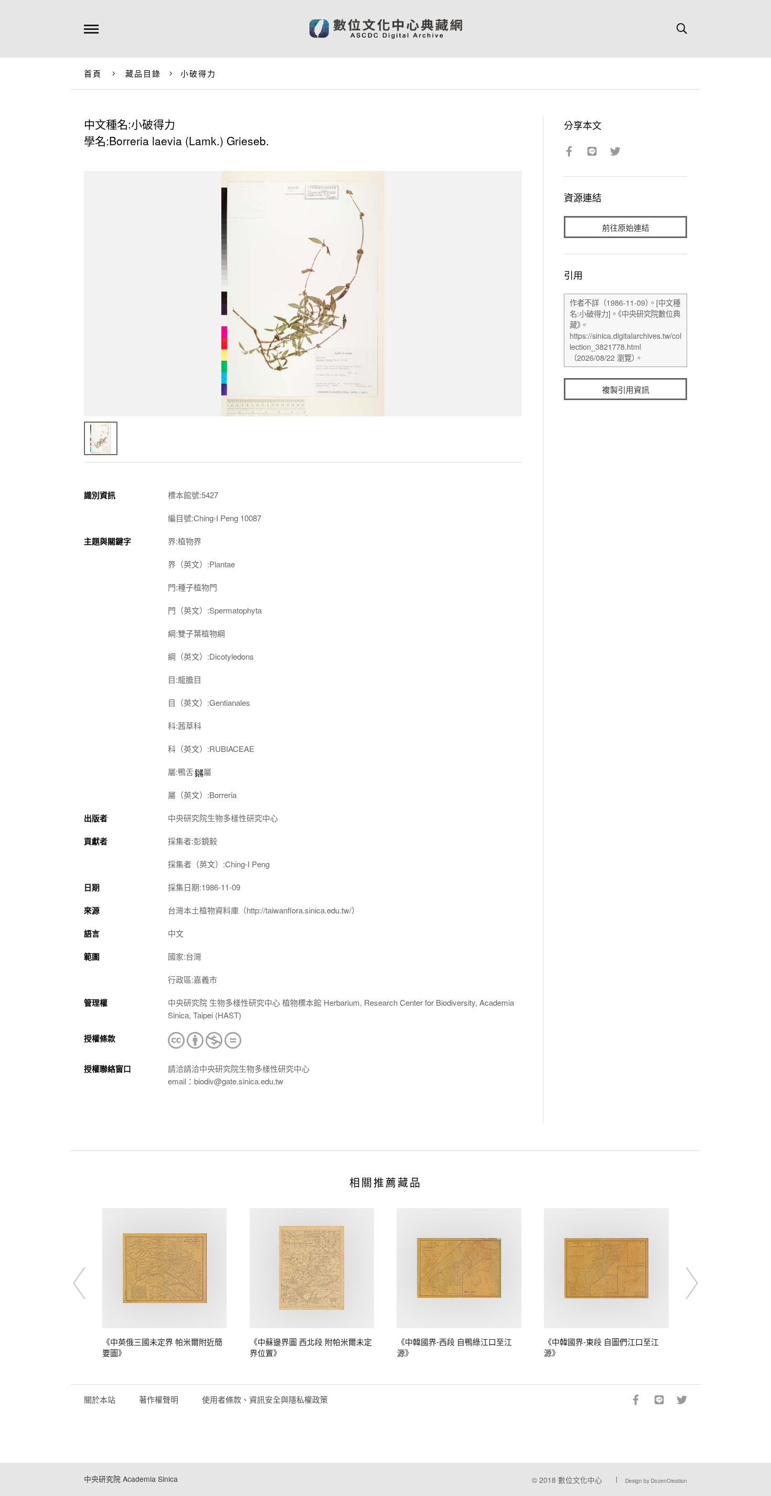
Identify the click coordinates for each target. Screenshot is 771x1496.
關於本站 (99, 1399)
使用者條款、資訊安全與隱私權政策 (265, 1399)
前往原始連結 (625, 227)
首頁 (93, 73)
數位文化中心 (580, 1480)
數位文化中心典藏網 (385, 29)
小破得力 (198, 73)
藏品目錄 (143, 73)
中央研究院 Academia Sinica (131, 1478)
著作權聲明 (158, 1399)
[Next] (682, 1283)
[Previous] (88, 1283)
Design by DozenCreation (656, 1480)
